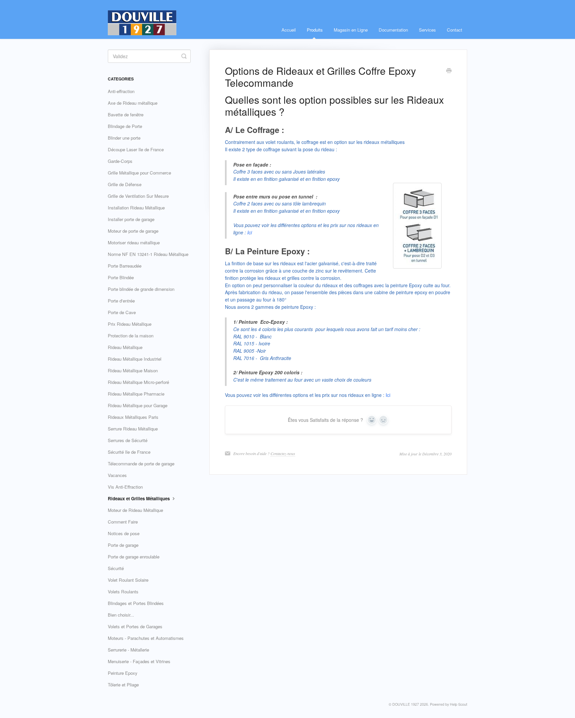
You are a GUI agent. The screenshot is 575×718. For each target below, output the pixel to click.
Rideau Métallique (125, 347)
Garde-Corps (120, 161)
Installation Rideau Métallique (136, 207)
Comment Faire (123, 522)
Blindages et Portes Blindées (136, 603)
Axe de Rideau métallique (132, 103)
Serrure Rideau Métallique (133, 428)
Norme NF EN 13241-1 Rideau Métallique (148, 254)
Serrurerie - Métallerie (128, 650)
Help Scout (458, 704)
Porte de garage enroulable (133, 556)
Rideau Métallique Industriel (134, 359)
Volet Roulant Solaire (128, 580)
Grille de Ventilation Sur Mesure (138, 196)
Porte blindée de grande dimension (141, 289)
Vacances (117, 475)
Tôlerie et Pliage (123, 684)
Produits (315, 30)
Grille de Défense (124, 184)
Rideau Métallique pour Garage (137, 405)
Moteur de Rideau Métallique (135, 510)
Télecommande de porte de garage (141, 463)
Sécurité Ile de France (129, 452)
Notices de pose (123, 533)
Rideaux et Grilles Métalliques (139, 498)
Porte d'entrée (121, 301)
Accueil (289, 30)
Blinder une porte (124, 138)
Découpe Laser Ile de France (136, 149)
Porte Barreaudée (124, 266)
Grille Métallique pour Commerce (139, 173)
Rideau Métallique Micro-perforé (138, 382)
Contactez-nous (283, 453)
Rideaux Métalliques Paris (133, 417)
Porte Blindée (121, 277)
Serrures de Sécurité (127, 440)
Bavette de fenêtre (125, 114)
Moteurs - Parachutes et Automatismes (146, 638)
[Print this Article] (449, 71)
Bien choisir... (121, 615)
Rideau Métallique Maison (133, 370)
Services (427, 30)
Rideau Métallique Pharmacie (136, 394)
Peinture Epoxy (122, 673)
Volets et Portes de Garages (135, 626)
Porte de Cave (122, 312)
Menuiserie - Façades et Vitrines (139, 661)
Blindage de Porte (125, 126)
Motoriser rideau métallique (134, 242)
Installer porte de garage (131, 219)
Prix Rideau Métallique (129, 324)
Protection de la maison (130, 335)
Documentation (393, 30)
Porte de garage (123, 545)
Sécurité (116, 568)
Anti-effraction (121, 91)
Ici (249, 232)
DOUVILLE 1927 (405, 704)
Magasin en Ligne (351, 30)
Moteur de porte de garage (133, 231)
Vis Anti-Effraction (125, 487)
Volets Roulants (123, 591)
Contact (454, 30)
